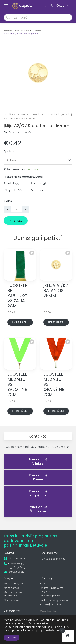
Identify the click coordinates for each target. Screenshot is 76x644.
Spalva (9, 151)
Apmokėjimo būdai (50, 604)
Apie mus (45, 583)
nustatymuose (54, 630)
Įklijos (61, 114)
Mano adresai (12, 588)
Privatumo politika (50, 595)
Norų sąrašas (11, 600)
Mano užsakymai (14, 583)
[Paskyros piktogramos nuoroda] (51, 5)
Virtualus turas (16, 558)
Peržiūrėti (56, 322)
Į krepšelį (16, 220)
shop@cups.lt (16, 571)
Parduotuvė (23, 114)
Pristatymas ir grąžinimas (54, 600)
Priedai (50, 114)
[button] (18, 132)
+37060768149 (60, 446)
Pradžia (8, 114)
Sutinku (12, 637)
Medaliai (38, 114)
